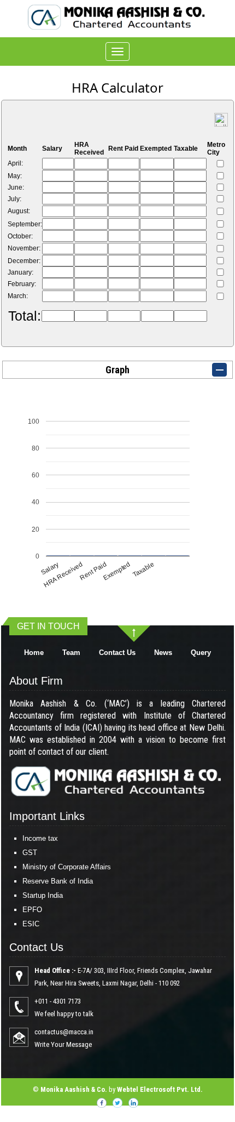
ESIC (30, 924)
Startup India (42, 895)
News (163, 652)
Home (34, 652)
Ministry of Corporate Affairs (66, 867)
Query (201, 652)
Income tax (40, 838)
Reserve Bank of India (57, 881)
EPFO (32, 909)
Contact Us (117, 652)
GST (29, 852)
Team (71, 652)
